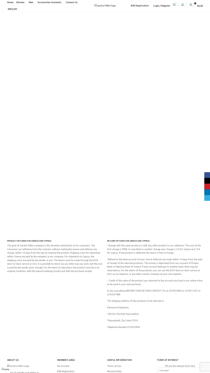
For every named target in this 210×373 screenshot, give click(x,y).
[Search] (176, 6)
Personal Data (114, 371)
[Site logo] (105, 5)
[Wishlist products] (184, 6)
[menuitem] (12, 9)
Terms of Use (114, 366)
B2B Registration (140, 5)
